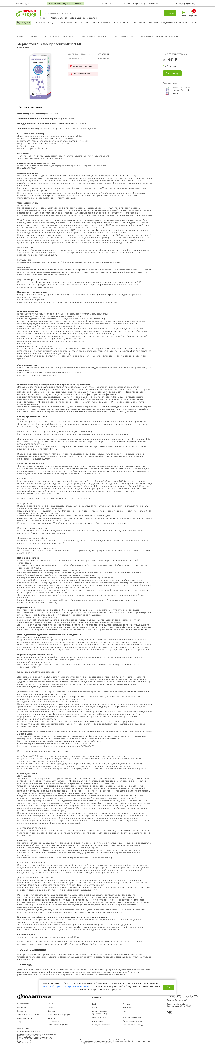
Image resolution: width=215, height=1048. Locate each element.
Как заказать (116, 3)
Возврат (52, 1011)
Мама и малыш (149, 22)
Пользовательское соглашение (29, 1035)
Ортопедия (97, 1021)
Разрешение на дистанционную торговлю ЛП (35, 1038)
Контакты (21, 1011)
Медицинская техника (175, 22)
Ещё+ (194, 22)
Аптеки (127, 3)
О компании (23, 1028)
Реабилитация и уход (133, 1025)
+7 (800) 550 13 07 (182, 996)
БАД (50, 22)
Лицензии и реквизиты (28, 1014)
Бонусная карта (140, 3)
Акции (105, 3)
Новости (52, 1007)
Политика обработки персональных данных (34, 1037)
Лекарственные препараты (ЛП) (110, 22)
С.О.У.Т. (20, 1041)
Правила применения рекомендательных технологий (38, 1034)
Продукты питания (101, 1025)
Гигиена (60, 22)
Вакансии (153, 3)
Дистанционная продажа (59, 1014)
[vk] (169, 1012)
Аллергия (40, 22)
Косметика (82, 22)
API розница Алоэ (24, 1043)
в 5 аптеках (171, 66)
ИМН (70, 22)
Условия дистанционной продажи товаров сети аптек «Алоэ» (41, 1040)
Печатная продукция (132, 1021)
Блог (50, 1004)
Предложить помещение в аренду (58, 1023)
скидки (23, 23)
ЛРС (135, 22)
